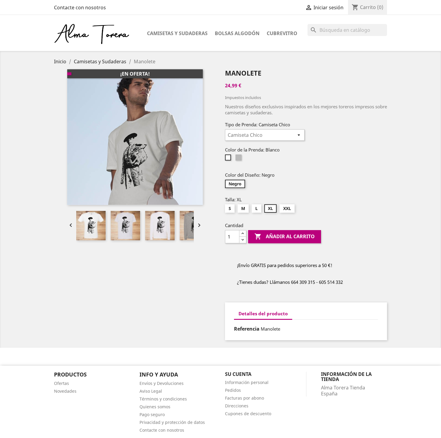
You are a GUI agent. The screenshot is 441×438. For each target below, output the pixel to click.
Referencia (247, 329)
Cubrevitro (282, 33)
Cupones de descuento (248, 413)
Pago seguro (152, 414)
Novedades (65, 391)
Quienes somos (155, 407)
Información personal (246, 382)
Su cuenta (238, 374)
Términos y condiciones (163, 399)
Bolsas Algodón (237, 33)
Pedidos (233, 390)
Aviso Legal (151, 391)
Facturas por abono (244, 398)
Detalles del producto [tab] (263, 313)
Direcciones (236, 406)
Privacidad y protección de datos (172, 422)
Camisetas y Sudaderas (177, 33)
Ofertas (61, 383)
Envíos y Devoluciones (162, 383)
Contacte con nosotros (80, 7)
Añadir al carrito (284, 236)
